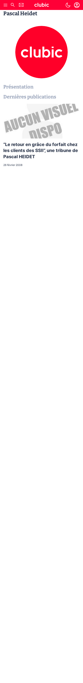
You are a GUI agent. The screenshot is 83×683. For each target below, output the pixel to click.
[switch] (68, 5)
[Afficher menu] (5, 5)
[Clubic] (41, 5)
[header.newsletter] (21, 5)
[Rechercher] (12, 5)
